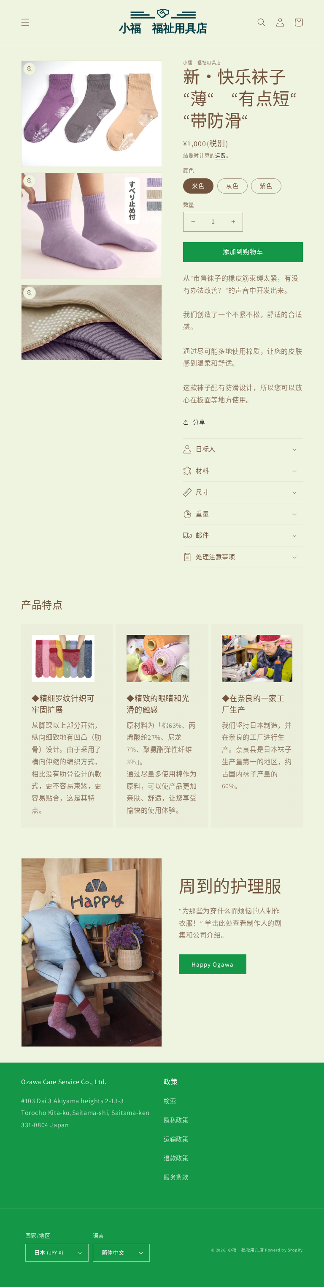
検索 (170, 1101)
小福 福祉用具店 (246, 1250)
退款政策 (176, 1158)
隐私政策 (176, 1120)
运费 (220, 156)
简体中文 (113, 1252)
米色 (198, 186)
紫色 (266, 186)
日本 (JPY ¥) (48, 1252)
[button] (25, 22)
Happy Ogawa (213, 964)
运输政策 (176, 1139)
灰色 (232, 186)
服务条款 (176, 1177)
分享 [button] (199, 422)
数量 (188, 204)
